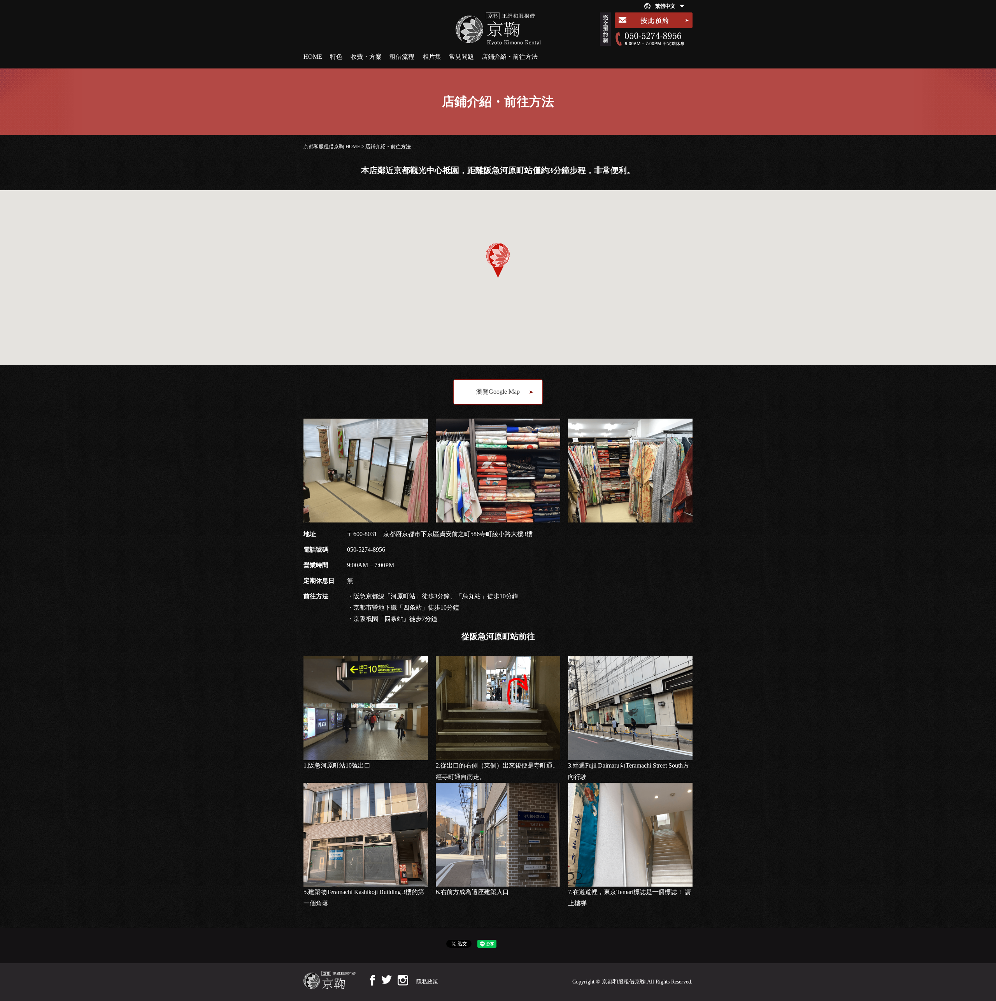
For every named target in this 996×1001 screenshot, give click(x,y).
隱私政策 (427, 982)
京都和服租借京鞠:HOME (331, 146)
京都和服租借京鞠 (623, 982)
